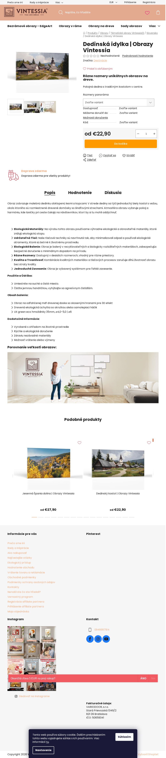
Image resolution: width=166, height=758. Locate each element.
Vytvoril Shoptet (148, 754)
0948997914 (101, 630)
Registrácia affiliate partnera (25, 602)
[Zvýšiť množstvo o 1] (154, 134)
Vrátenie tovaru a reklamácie (26, 572)
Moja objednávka (18, 611)
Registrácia (149, 2)
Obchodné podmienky (21, 577)
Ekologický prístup (19, 562)
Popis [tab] (49, 192)
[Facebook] (90, 639)
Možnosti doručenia (95, 118)
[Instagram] (98, 639)
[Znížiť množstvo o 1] (138, 134)
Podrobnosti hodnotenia (137, 56)
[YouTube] (106, 639)
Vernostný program (20, 597)
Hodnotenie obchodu (20, 567)
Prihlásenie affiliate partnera (25, 606)
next (156, 477)
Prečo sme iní (15, 2)
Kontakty (13, 587)
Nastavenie (43, 750)
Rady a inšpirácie (39, 2)
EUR (112, 2)
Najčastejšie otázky (19, 558)
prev (10, 477)
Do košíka (120, 144)
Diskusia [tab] (113, 192)
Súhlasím (124, 737)
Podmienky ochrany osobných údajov (31, 582)
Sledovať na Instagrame (34, 696)
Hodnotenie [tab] (80, 192)
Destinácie (100, 60)
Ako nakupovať (17, 553)
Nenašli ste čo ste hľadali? (24, 592)
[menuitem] (29, 26)
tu (47, 742)
